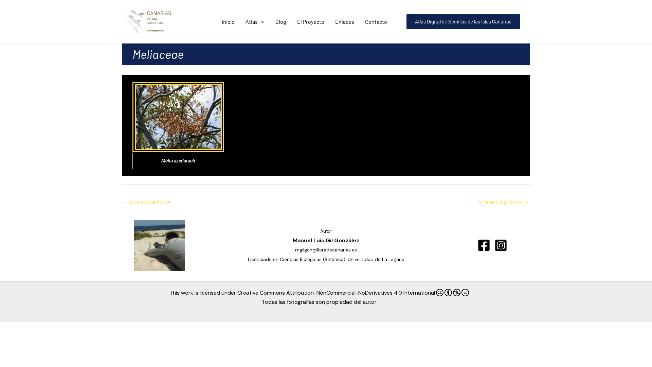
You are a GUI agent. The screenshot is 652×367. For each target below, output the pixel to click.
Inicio (228, 21)
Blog (280, 21)
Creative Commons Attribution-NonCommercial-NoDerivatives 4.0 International (336, 292)
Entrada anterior (147, 201)
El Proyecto (310, 21)
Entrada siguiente (503, 201)
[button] (261, 21)
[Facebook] (483, 245)
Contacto (376, 21)
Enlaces (344, 21)
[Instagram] (500, 245)
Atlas (252, 21)
